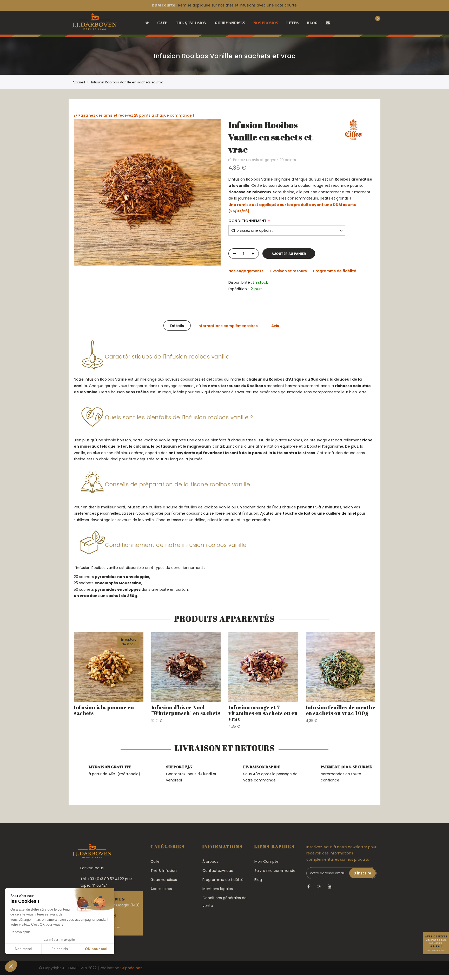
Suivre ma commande (274, 870)
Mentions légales (217, 888)
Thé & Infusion (163, 870)
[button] (11, 966)
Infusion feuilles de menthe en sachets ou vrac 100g (340, 710)
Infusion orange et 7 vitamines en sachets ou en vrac (263, 713)
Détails (177, 325)
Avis (275, 325)
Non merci (23, 949)
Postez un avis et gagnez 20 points (264, 159)
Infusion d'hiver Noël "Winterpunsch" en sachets (185, 710)
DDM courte (163, 5)
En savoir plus (20, 932)
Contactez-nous (217, 870)
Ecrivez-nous (92, 868)
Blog (258, 879)
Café (155, 861)
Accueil (78, 82)
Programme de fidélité (334, 271)
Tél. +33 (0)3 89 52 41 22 (102, 878)
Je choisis (60, 949)
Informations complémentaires (227, 325)
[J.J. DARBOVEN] (94, 24)
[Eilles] (353, 130)
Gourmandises (163, 879)
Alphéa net (132, 968)
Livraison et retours (288, 271)
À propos (210, 861)
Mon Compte (266, 861)
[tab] (177, 325)
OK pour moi (96, 949)
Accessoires (161, 888)
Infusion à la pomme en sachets (104, 710)
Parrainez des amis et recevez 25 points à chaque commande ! (135, 115)
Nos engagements (245, 271)
